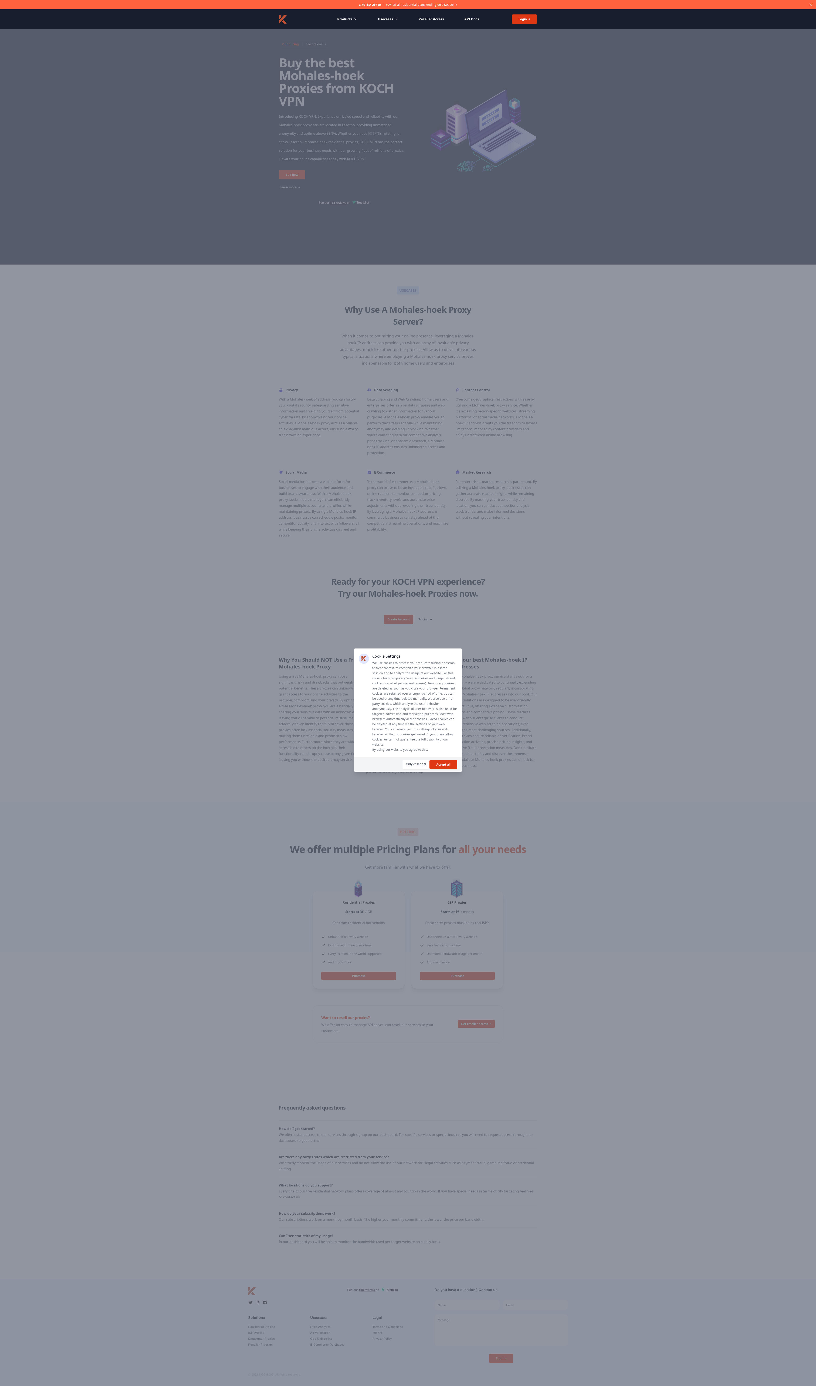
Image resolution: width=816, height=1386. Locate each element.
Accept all (443, 764)
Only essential (416, 764)
